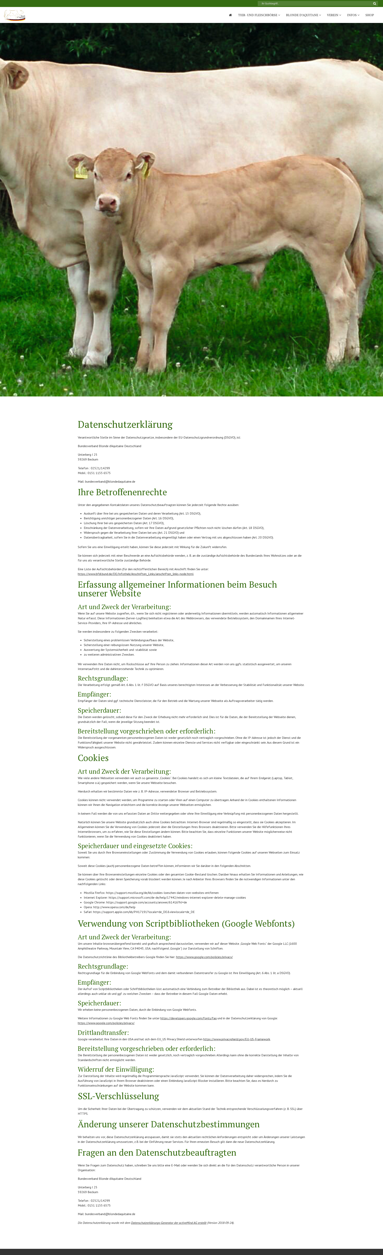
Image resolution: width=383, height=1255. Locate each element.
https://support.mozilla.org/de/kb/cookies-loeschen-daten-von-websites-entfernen (162, 893)
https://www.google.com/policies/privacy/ (204, 957)
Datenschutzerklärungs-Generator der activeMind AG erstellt (168, 1223)
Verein (333, 15)
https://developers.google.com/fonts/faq (188, 1018)
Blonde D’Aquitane (302, 15)
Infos (352, 15)
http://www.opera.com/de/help (114, 907)
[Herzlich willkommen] (230, 15)
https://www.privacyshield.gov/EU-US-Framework (236, 1039)
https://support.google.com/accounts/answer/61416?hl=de (146, 902)
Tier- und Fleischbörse (258, 15)
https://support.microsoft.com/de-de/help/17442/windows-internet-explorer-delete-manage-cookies (177, 897)
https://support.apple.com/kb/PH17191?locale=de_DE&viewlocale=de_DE (144, 912)
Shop (369, 15)
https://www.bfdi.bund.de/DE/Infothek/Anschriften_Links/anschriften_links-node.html (135, 574)
